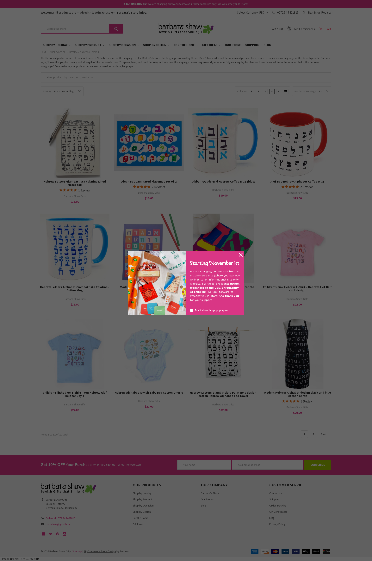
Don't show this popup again (211, 310)
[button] (240, 254)
